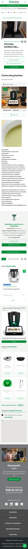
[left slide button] (2, 300)
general (14, 8)
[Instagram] (16, 504)
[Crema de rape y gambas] (14, 277)
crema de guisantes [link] (22, 8)
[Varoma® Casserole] (20, 358)
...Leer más (21, 56)
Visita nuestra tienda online (13, 5)
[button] (25, 2)
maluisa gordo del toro (7, 8)
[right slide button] (25, 300)
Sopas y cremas (7, 284)
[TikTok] (21, 504)
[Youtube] (11, 504)
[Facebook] (6, 504)
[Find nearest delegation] (2, 2)
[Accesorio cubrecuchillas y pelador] (7, 358)
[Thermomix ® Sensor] (20, 383)
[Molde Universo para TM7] (7, 383)
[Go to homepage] (14, 2)
